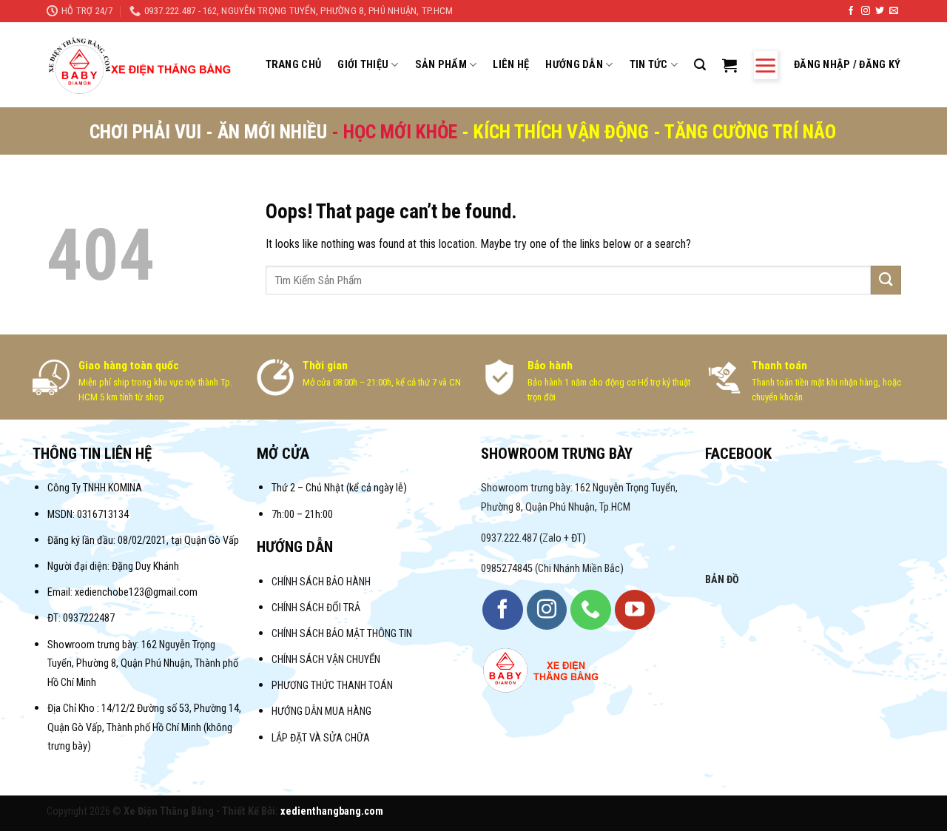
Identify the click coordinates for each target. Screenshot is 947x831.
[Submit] (885, 280)
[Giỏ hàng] (729, 65)
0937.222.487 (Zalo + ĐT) (533, 538)
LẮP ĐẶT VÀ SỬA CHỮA (321, 738)
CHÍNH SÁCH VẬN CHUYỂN (326, 659)
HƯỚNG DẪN (574, 64)
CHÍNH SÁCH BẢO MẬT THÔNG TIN (342, 634)
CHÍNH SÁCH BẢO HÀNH (322, 582)
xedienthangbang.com (331, 811)
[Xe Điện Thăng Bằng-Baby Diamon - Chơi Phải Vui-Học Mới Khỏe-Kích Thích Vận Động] (142, 65)
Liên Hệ (511, 64)
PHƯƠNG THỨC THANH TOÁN (332, 685)
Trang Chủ (294, 64)
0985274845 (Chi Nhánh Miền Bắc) (552, 568)
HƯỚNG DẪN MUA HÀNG (321, 711)
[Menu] (766, 65)
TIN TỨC (649, 64)
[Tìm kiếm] (700, 64)
